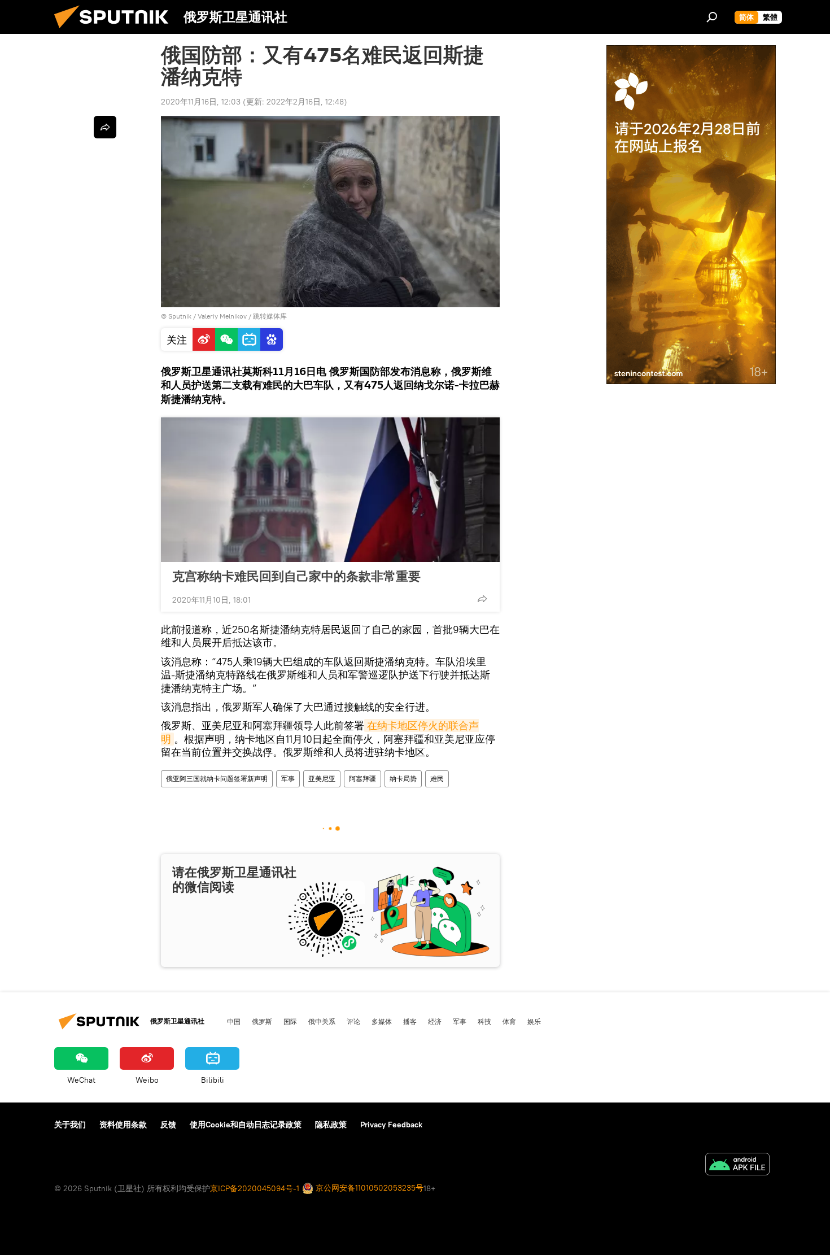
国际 (290, 1021)
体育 (509, 1021)
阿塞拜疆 (362, 778)
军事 (288, 778)
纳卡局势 (403, 778)
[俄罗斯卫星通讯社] (116, 31)
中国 (234, 1021)
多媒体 (382, 1021)
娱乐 (534, 1021)
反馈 (168, 1124)
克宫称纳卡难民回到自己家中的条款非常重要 (296, 576)
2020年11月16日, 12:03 (201, 102)
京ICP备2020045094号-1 (254, 1188)
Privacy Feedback (391, 1124)
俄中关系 (321, 1021)
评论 (353, 1021)
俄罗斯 (262, 1021)
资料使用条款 (123, 1124)
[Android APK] (737, 1165)
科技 (484, 1021)
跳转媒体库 (270, 316)
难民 (437, 778)
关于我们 (70, 1124)
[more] (482, 598)
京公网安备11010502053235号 (368, 1188)
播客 (410, 1021)
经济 (435, 1021)
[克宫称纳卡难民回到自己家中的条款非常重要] (330, 489)
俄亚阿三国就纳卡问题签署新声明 (217, 778)
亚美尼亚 (321, 778)
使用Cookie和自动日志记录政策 (246, 1124)
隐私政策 (331, 1124)
